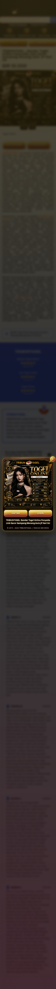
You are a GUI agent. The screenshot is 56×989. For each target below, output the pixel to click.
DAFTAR (15, 513)
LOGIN (40, 513)
